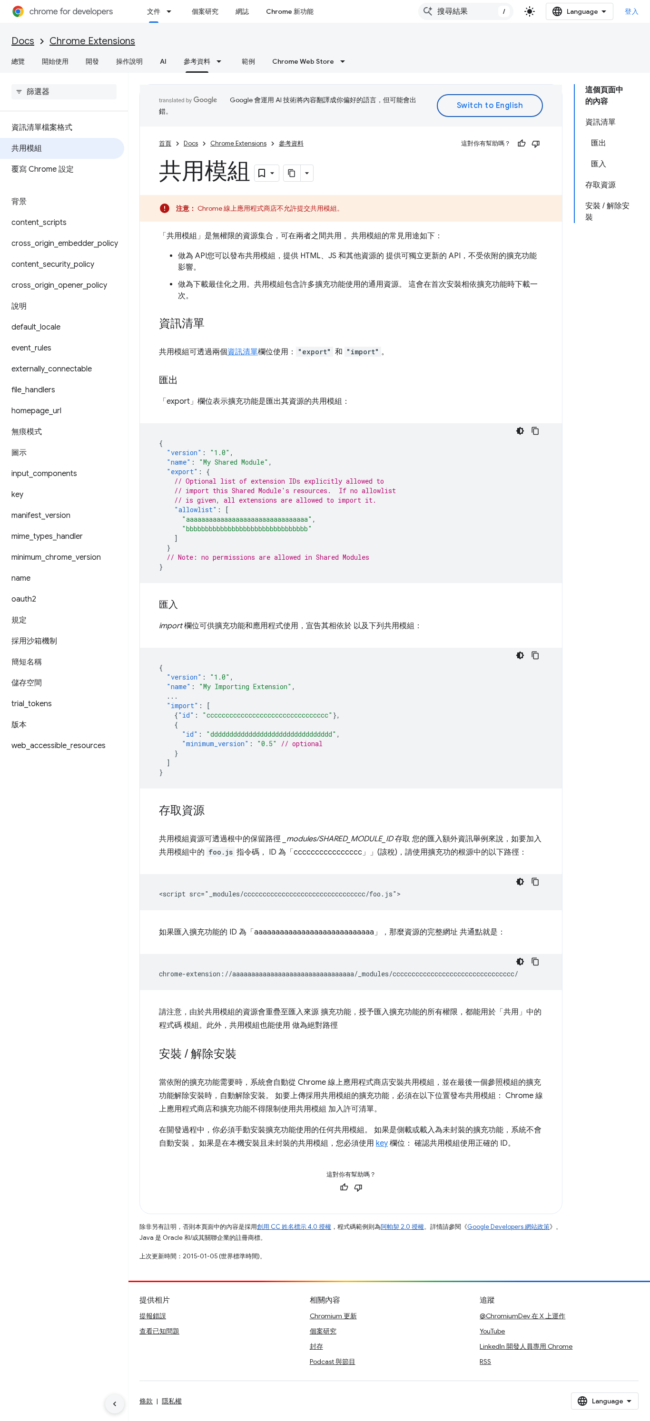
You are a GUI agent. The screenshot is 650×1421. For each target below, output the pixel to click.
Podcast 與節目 (332, 1361)
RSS (485, 1361)
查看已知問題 (159, 1331)
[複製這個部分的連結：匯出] (187, 381)
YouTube (492, 1331)
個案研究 (205, 11)
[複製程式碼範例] (535, 430)
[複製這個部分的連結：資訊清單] (214, 324)
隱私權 (172, 1401)
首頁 (165, 143)
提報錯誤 (152, 1316)
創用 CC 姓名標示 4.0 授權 (294, 1227)
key (382, 1143)
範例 (248, 61)
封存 (316, 1346)
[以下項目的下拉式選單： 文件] (171, 11)
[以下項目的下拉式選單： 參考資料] (221, 61)
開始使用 (55, 61)
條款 (146, 1401)
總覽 (18, 61)
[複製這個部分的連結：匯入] (187, 605)
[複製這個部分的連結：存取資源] (214, 811)
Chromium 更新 (333, 1316)
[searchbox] (64, 91)
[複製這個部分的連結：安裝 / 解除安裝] (246, 1055)
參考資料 (197, 61)
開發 (92, 61)
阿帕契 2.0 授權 (402, 1227)
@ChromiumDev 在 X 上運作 (522, 1316)
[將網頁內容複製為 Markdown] (292, 173)
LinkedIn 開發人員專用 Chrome (526, 1346)
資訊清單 (242, 352)
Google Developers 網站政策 (508, 1227)
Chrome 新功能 (290, 11)
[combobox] (465, 11)
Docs (22, 41)
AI (163, 61)
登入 (632, 11)
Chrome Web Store (303, 61)
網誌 (242, 11)
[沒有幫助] (536, 143)
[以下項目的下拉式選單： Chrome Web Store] (345, 61)
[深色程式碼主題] (520, 430)
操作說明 (129, 61)
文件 (153, 11)
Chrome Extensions (92, 41)
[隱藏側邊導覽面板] (114, 1403)
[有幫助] (521, 143)
